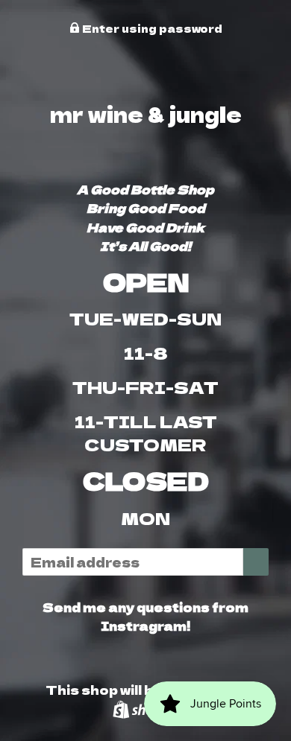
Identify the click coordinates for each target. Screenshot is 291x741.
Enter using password (151, 28)
